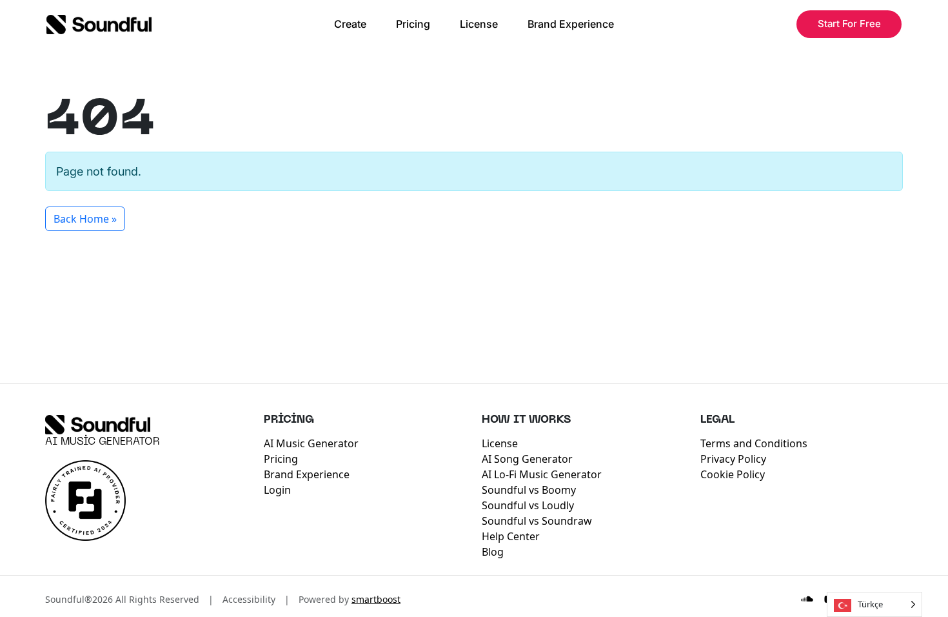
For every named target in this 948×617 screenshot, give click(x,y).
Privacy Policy (733, 459)
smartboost (375, 599)
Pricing (413, 23)
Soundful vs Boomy (529, 490)
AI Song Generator (527, 459)
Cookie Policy (732, 474)
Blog (493, 552)
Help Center (511, 536)
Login (277, 490)
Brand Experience (571, 23)
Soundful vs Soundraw (537, 521)
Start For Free (849, 23)
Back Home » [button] (85, 219)
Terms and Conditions (753, 443)
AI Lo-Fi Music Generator (542, 474)
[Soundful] (97, 424)
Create (350, 23)
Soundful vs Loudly (528, 505)
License (479, 23)
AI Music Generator (102, 442)
